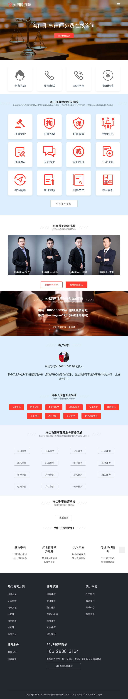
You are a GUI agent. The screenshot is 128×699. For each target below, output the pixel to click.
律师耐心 (111, 407)
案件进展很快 (91, 416)
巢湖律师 (106, 462)
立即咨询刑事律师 (64, 666)
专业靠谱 (93, 407)
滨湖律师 (78, 462)
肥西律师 (106, 474)
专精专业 (16, 407)
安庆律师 (51, 627)
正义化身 (70, 416)
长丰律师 (78, 486)
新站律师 (78, 474)
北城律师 (49, 462)
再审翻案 (12, 620)
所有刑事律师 (51, 284)
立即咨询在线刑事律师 (64, 327)
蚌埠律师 (51, 594)
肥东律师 (21, 462)
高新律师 (49, 451)
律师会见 (12, 594)
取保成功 (34, 407)
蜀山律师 (21, 451)
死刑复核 (12, 607)
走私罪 (11, 614)
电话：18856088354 (52, 310)
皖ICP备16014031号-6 (92, 694)
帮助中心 (90, 607)
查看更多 (64, 517)
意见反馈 (90, 614)
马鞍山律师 (52, 614)
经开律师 (106, 451)
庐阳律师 (49, 474)
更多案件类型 (63, 203)
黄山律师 (51, 607)
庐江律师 (49, 486)
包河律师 (21, 486)
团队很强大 (74, 407)
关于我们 (90, 594)
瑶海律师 (21, 474)
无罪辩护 (12, 601)
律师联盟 (12, 659)
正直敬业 (34, 416)
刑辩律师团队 (76, 284)
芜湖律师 (51, 601)
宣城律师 (51, 620)
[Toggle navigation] (118, 4)
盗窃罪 (11, 627)
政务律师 (78, 451)
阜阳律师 (51, 634)
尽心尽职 (52, 416)
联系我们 (90, 601)
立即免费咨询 (64, 36)
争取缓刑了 (53, 407)
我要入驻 (12, 652)
